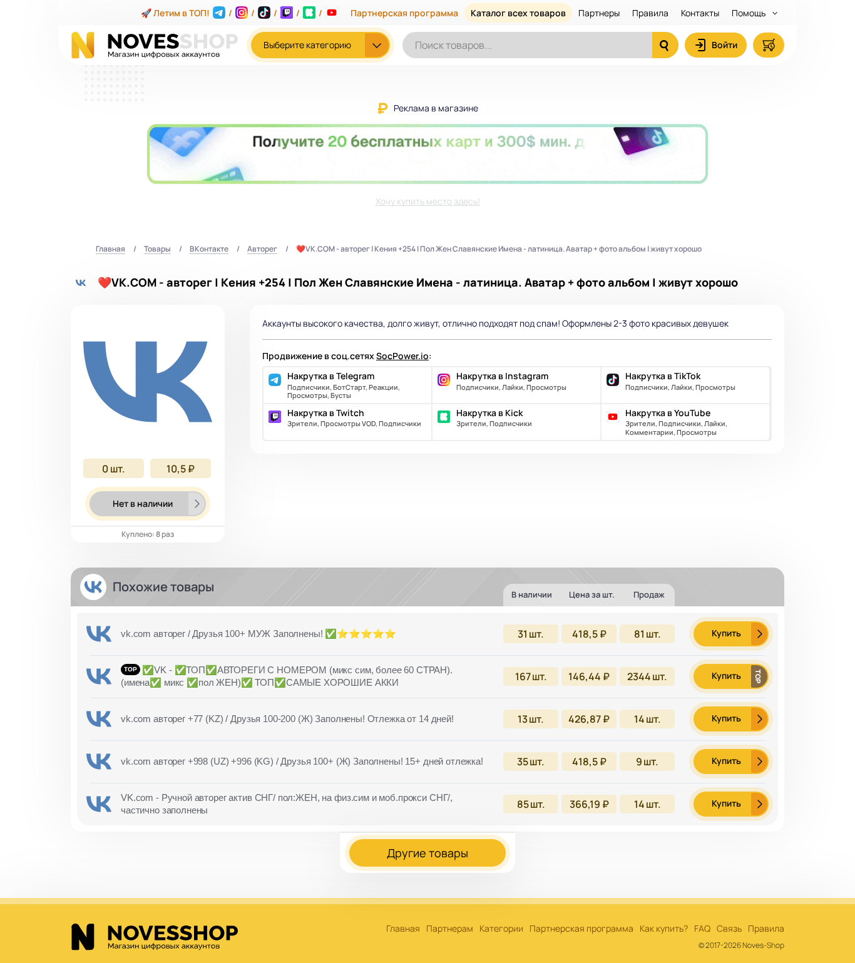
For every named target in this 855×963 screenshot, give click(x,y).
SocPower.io (402, 356)
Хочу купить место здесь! (428, 201)
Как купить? (664, 929)
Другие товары (427, 852)
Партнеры (599, 13)
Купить (726, 633)
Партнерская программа (404, 13)
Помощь (749, 13)
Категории (501, 929)
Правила (650, 13)
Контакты (700, 13)
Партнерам (449, 929)
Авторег (262, 249)
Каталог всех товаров (518, 13)
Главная (110, 249)
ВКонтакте (209, 249)
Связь (729, 929)
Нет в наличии (143, 503)
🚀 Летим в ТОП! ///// (231, 13)
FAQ (702, 929)
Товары (157, 249)
